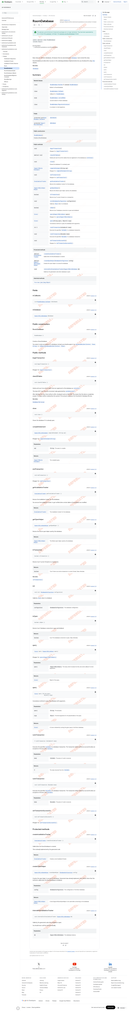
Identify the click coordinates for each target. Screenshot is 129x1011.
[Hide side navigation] (17, 1008)
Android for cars (61, 987)
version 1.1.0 (67, 20)
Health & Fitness (43, 985)
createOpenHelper (49, 260)
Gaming (42, 980)
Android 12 (78, 992)
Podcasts (24, 994)
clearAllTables (54, 155)
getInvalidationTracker (57, 181)
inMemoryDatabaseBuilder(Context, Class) (52, 346)
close (51, 161)
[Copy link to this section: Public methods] (47, 353)
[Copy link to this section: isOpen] (39, 616)
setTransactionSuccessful (57, 240)
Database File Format (38, 402)
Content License (71, 951)
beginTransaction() (62, 151)
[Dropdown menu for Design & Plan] (36, 2)
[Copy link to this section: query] (38, 645)
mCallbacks (53, 117)
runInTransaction (55, 227)
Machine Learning (44, 983)
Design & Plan (30, 1)
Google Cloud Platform (65, 1001)
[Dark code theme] (95, 300)
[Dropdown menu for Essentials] (23, 2)
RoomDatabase (73, 84)
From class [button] (42, 282)
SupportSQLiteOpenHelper (37, 264)
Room (56, 204)
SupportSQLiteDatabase (39, 123)
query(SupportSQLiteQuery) (64, 217)
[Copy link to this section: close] (37, 408)
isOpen (52, 207)
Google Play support (116, 985)
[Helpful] (93, 16)
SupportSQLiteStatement (38, 169)
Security (24, 985)
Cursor (36, 214)
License (28, 1007)
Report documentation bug (117, 983)
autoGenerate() (70, 391)
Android (24, 980)
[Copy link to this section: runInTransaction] (45, 735)
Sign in (125, 1)
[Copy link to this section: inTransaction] (43, 550)
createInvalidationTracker (52, 254)
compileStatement (55, 168)
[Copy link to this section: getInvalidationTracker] (49, 488)
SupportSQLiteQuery (59, 214)
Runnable (64, 236)
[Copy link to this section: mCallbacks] (42, 296)
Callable (64, 230)
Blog (65, 1)
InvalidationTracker (40, 181)
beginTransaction (55, 148)
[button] (9, 33)
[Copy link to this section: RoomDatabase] (45, 329)
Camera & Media (44, 987)
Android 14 (78, 987)
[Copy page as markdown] (39, 25)
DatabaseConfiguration (59, 201)
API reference (6, 7)
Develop (42, 1)
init (51, 201)
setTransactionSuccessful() (65, 243)
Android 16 (78, 983)
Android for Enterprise (27, 983)
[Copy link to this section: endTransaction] (44, 469)
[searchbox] (10, 13)
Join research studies (116, 987)
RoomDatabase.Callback (56, 91)
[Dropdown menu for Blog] (68, 2)
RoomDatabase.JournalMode (57, 98)
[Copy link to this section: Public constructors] (51, 324)
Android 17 (78, 980)
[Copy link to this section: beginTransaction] (46, 358)
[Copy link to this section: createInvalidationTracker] (52, 834)
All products (77, 1001)
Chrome (47, 1001)
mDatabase (53, 123)
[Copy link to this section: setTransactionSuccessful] (52, 811)
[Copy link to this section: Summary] (42, 75)
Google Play (53, 1)
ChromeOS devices (62, 985)
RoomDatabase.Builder (56, 84)
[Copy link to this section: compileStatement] (47, 427)
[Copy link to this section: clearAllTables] (43, 376)
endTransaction (54, 175)
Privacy (41, 990)
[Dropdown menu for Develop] (46, 2)
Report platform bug (116, 980)
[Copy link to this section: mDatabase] (42, 310)
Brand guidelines (36, 1007)
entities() (90, 157)
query (51, 214)
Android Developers (37, 15)
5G (40, 992)
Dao (94, 61)
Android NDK (96, 991)
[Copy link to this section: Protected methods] (50, 829)
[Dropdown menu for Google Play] (58, 2)
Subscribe (111, 1007)
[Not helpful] (95, 16)
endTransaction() (62, 177)
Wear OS (60, 983)
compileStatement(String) (64, 171)
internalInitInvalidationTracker (53, 269)
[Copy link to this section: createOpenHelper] (47, 866)
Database (74, 58)
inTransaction (54, 194)
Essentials (18, 1)
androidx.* (49, 34)
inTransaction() (38, 579)
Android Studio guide (98, 982)
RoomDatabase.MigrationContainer (60, 104)
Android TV (60, 990)
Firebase (54, 1001)
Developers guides (97, 984)
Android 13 (78, 990)
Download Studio (97, 989)
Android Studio (117, 1)
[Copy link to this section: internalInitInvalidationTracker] (54, 911)
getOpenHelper (54, 188)
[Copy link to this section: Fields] (39, 290)
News (23, 990)
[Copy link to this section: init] (36, 586)
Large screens (61, 980)
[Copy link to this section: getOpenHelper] (45, 519)
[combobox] (88, 1)
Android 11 (77, 994)
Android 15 (78, 985)
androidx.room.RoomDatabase (67, 34)
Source (23, 987)
